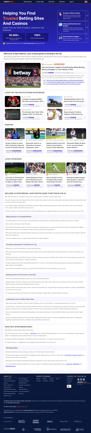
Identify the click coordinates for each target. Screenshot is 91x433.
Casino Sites (40, 1)
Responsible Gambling (9, 393)
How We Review (23, 378)
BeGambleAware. (10, 366)
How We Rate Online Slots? (11, 391)
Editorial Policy (8, 395)
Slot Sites (51, 1)
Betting (38, 378)
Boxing (44, 378)
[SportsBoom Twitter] (81, 379)
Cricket (51, 378)
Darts (57, 378)
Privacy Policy (7, 378)
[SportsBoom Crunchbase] (84, 379)
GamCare (69, 364)
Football (38, 381)
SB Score (33, 333)
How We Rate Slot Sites (10, 389)
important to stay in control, (73, 355)
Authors (6, 383)
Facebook (69, 381)
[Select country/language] (69, 386)
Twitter (69, 383)
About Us (21, 393)
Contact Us (70, 378)
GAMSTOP (76, 364)
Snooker (52, 381)
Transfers (62, 1)
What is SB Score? (8, 385)
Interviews (45, 381)
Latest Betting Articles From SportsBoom (24, 93)
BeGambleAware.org (22, 406)
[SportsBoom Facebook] (78, 379)
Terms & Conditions (24, 381)
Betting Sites (28, 1)
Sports (71, 1)
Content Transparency (9, 381)
